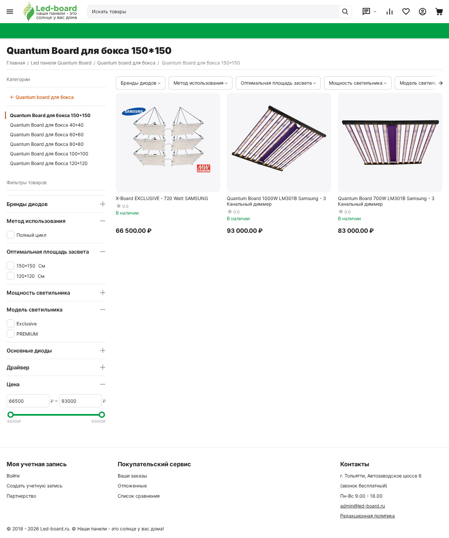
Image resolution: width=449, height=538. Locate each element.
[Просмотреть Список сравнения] (389, 11)
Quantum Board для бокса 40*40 (47, 125)
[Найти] (345, 12)
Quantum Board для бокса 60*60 (47, 134)
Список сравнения (139, 496)
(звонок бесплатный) (363, 485)
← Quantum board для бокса (42, 97)
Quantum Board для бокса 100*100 (49, 153)
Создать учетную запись (34, 485)
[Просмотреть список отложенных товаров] (406, 11)
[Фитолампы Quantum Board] (50, 11)
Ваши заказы (132, 475)
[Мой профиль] (422, 11)
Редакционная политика (367, 515)
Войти (13, 475)
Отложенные (132, 485)
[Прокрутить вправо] (440, 83)
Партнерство (21, 496)
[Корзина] (439, 11)
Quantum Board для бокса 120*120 (49, 163)
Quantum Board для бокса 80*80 (47, 144)
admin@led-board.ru (362, 506)
